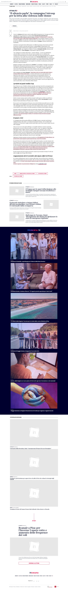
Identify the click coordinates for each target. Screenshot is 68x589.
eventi (41, 6)
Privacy (14, 586)
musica (40, 4)
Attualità (13, 11)
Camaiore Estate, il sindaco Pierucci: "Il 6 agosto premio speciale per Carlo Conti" (31, 291)
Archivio (39, 586)
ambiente (11, 4)
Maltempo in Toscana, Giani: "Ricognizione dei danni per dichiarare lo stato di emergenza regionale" (41, 216)
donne (15, 173)
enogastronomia (22, 4)
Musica (11, 507)
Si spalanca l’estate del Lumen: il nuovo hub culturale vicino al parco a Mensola (29, 509)
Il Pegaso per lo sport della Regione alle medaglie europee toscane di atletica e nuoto (41, 190)
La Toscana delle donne (42, 173)
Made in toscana (34, 4)
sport (50, 6)
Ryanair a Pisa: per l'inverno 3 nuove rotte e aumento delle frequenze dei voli (33, 531)
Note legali (11, 586)
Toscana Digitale (18, 6)
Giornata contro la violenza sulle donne (27, 173)
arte (52, 6)
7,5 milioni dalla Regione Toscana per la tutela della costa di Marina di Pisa (30, 321)
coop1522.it (42, 91)
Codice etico (22, 586)
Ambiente (11, 476)
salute (43, 4)
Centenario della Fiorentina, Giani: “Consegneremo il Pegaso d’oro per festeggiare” (30, 448)
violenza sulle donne (18, 176)
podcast (56, 4)
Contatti (36, 586)
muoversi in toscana (36, 6)
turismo (54, 6)
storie (47, 4)
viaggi (50, 4)
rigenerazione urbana (45, 6)
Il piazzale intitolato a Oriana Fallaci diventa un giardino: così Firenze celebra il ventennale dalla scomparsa (25, 204)
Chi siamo (32, 586)
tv (53, 4)
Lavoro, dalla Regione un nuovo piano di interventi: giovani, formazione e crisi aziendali (33, 381)
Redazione (14, 25)
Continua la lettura (34, 563)
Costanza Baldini (16, 507)
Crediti (26, 586)
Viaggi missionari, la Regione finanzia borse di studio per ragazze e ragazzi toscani (32, 411)
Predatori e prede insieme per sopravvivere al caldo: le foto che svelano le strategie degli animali (32, 479)
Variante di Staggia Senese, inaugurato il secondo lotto (25, 351)
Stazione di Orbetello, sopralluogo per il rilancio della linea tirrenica (28, 261)
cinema (28, 6)
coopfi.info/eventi (42, 163)
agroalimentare (24, 6)
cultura (16, 4)
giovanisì (31, 6)
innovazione (28, 4)
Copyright (28, 586)
